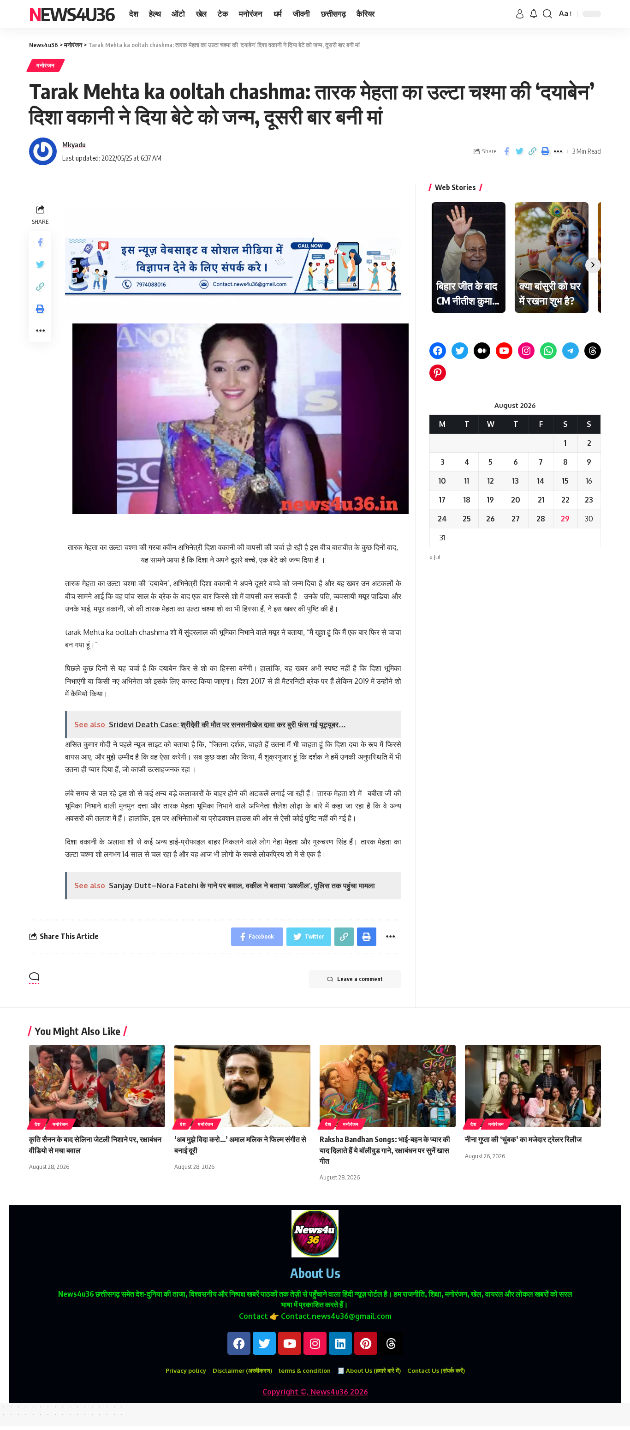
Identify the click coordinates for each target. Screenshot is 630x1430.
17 (442, 499)
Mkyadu (74, 144)
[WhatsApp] (548, 350)
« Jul (435, 557)
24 (442, 518)
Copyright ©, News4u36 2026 (315, 1391)
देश (37, 1124)
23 (589, 499)
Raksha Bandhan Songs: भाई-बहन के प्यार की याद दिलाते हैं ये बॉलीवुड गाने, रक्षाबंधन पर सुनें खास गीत (385, 1150)
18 (467, 499)
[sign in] (519, 13)
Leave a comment (360, 978)
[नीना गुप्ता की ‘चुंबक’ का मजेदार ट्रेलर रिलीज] (533, 1086)
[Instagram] (526, 350)
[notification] (533, 14)
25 (467, 518)
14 (541, 480)
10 (442, 480)
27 (515, 518)
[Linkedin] (340, 1343)
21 (541, 499)
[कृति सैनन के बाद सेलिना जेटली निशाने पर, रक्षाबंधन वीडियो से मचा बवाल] (97, 1086)
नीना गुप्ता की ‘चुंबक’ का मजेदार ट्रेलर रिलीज (523, 1139)
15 (565, 480)
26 (490, 518)
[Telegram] (570, 350)
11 (466, 480)
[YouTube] (504, 350)
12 (490, 480)
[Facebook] (437, 350)
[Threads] (592, 350)
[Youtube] (289, 1343)
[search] (547, 14)
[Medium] (482, 350)
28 (540, 518)
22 (565, 499)
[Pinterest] (437, 373)
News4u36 (71, 14)
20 (515, 499)
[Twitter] (460, 350)
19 (490, 499)
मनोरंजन (45, 65)
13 (515, 480)
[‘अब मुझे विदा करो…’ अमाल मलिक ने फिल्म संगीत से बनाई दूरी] (242, 1086)
